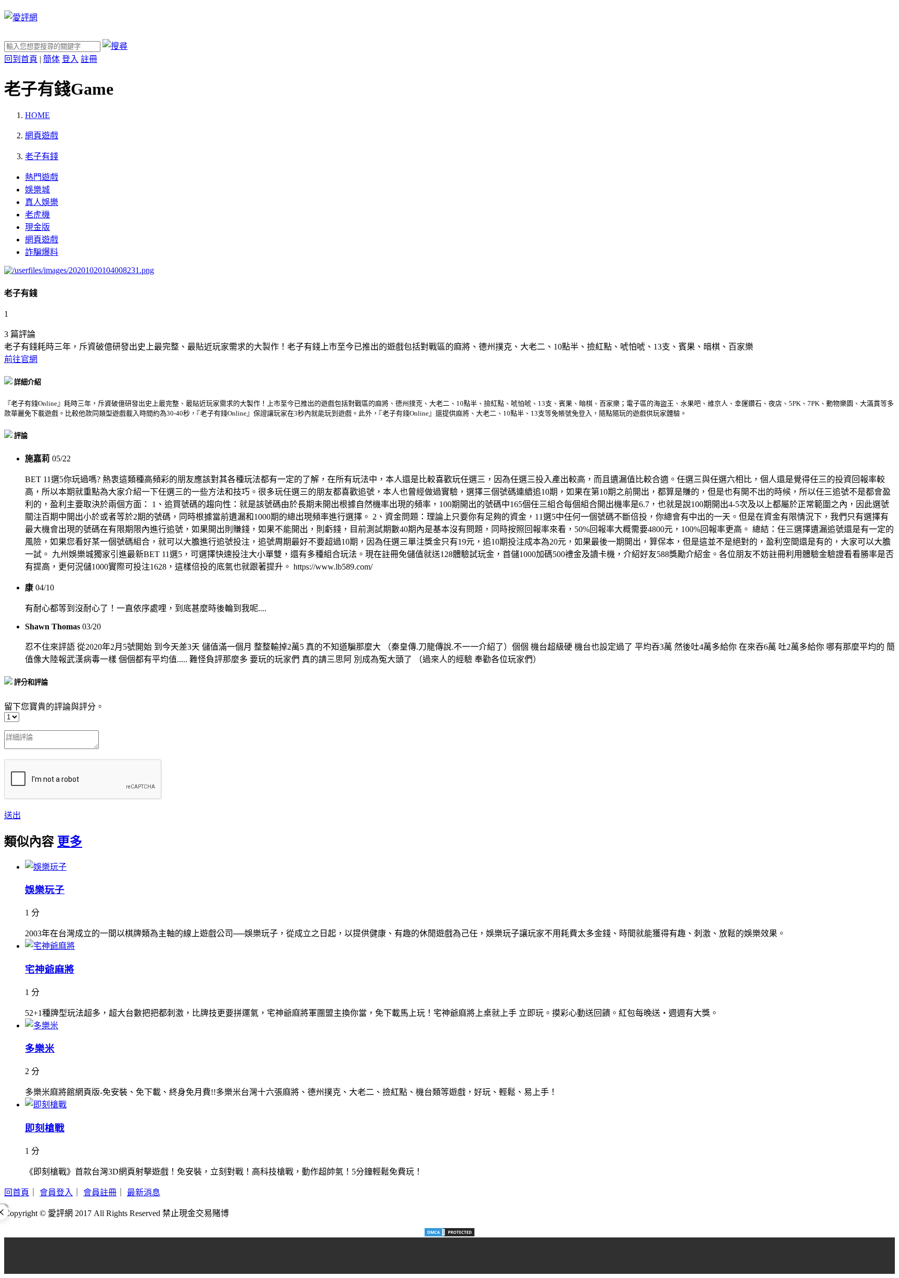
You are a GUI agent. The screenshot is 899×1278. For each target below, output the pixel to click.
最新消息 (143, 1192)
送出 (12, 815)
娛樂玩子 (45, 889)
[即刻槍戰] (46, 1104)
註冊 (89, 59)
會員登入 (56, 1192)
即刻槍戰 (45, 1127)
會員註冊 (100, 1192)
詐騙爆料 (41, 252)
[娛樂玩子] (46, 866)
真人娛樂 (41, 202)
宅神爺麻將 (49, 969)
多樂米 (40, 1048)
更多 (69, 841)
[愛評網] (20, 17)
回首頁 (16, 1192)
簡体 (51, 59)
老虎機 (37, 214)
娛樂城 (37, 189)
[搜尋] (114, 46)
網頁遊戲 (41, 239)
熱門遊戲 (41, 177)
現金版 (37, 227)
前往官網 (20, 359)
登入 (70, 59)
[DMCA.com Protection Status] (449, 1232)
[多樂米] (41, 1025)
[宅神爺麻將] (50, 945)
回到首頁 (20, 59)
